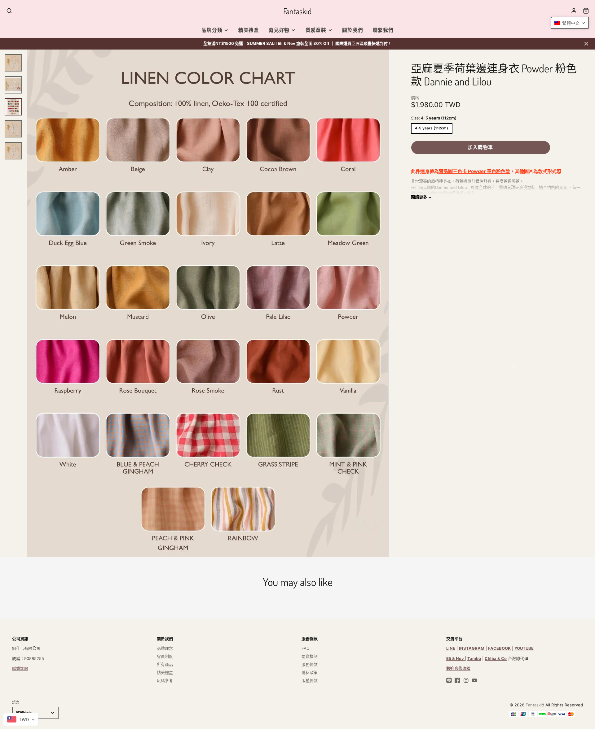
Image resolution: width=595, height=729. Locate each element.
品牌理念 (165, 648)
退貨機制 (310, 656)
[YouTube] (474, 680)
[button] (569, 22)
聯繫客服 (20, 668)
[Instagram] (466, 680)
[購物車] (586, 11)
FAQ (306, 648)
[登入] (574, 11)
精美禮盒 (248, 30)
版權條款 (310, 680)
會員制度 (165, 656)
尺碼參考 (165, 680)
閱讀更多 (419, 197)
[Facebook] (457, 680)
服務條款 (310, 664)
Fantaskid (535, 704)
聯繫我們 (383, 30)
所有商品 (165, 664)
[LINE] (449, 680)
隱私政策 (310, 672)
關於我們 (352, 30)
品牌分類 (211, 30)
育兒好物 (279, 30)
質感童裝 (316, 30)
